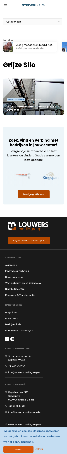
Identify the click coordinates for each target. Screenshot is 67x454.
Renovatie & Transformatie (20, 295)
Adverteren (11, 318)
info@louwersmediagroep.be (24, 412)
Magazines (11, 312)
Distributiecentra (14, 289)
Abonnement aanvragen (19, 330)
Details (39, 448)
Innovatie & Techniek (17, 271)
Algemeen (11, 265)
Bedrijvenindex (14, 324)
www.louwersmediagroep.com (25, 424)
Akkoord (18, 449)
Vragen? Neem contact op (27, 240)
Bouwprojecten (14, 277)
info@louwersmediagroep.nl (24, 372)
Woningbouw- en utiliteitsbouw (23, 283)
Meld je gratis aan (33, 194)
